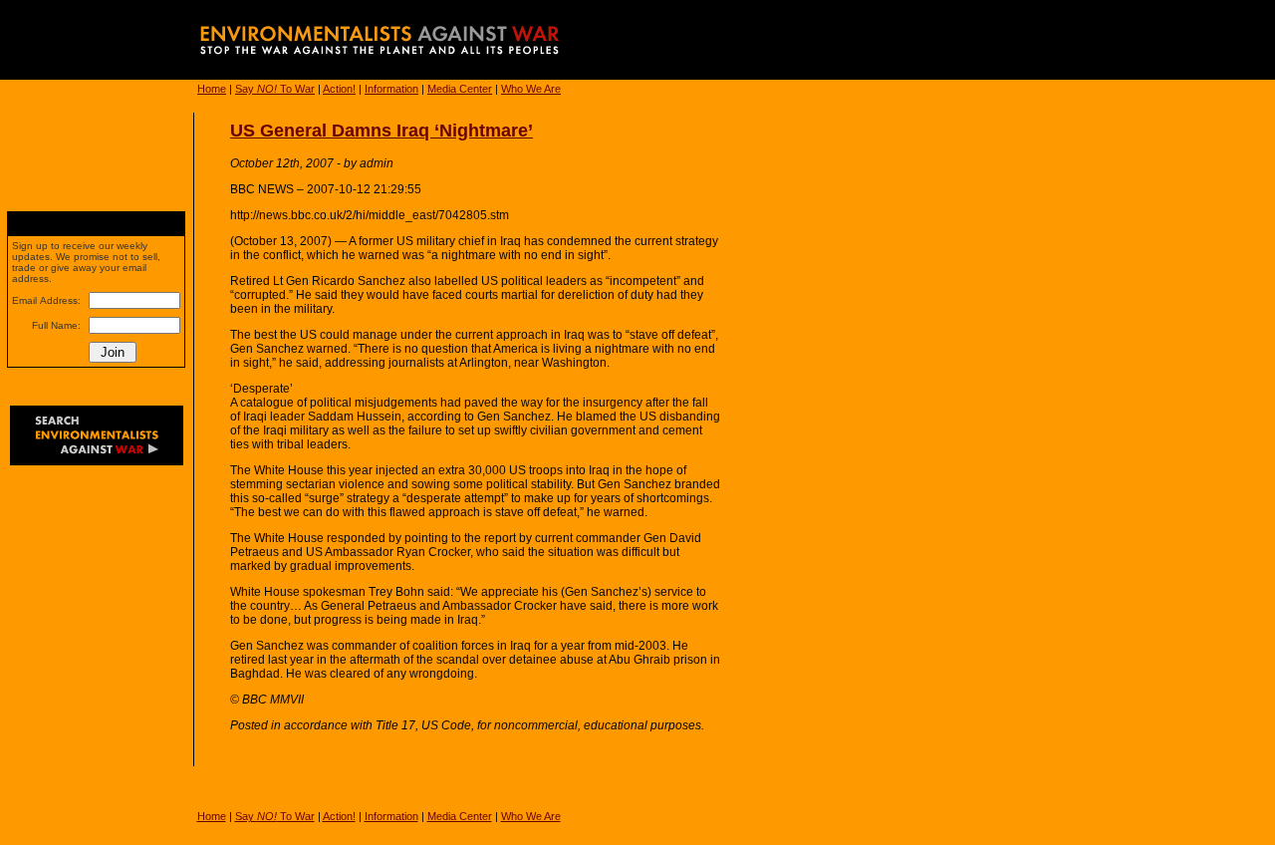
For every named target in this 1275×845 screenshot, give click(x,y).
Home (211, 89)
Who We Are (531, 89)
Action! (339, 89)
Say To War (275, 89)
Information (391, 89)
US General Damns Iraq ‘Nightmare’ (381, 131)
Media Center (459, 89)
